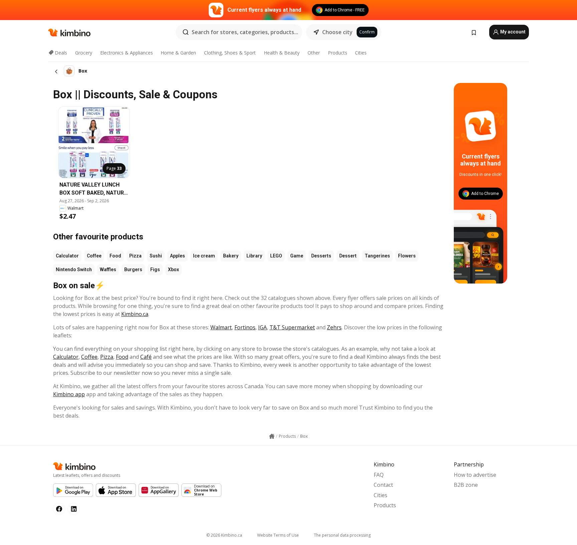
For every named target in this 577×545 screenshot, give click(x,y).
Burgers (133, 269)
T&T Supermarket (292, 327)
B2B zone (466, 484)
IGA (262, 327)
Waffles (108, 269)
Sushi (156, 255)
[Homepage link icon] (271, 436)
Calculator (67, 255)
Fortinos (244, 327)
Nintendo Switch (74, 269)
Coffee (94, 255)
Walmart (221, 327)
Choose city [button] (337, 32)
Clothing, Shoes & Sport (230, 52)
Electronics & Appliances (126, 52)
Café (146, 356)
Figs (155, 269)
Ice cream (204, 255)
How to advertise (475, 474)
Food (115, 255)
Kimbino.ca (134, 314)
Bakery (230, 255)
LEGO (276, 255)
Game (296, 255)
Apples (177, 255)
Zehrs (334, 327)
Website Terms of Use (278, 535)
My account (512, 31)
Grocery (83, 52)
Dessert (348, 255)
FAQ (379, 474)
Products (337, 52)
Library (254, 255)
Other (314, 52)
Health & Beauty (282, 52)
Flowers (407, 255)
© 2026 (224, 535)
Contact (383, 484)
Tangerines (377, 255)
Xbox (173, 269)
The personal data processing (342, 535)
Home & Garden (178, 52)
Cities (361, 52)
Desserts (321, 255)
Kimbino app (69, 394)
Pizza (135, 255)
